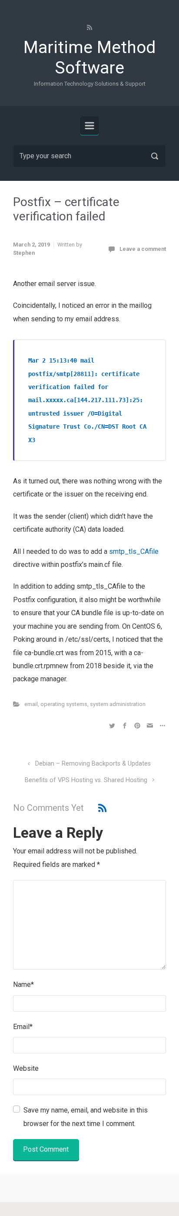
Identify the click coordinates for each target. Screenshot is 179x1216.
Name (23, 984)
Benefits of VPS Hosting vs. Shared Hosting (86, 780)
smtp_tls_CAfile (134, 551)
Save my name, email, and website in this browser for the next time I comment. (85, 1116)
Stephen (24, 253)
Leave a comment (142, 249)
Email (23, 1027)
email (31, 704)
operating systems (63, 704)
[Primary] (89, 126)
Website (26, 1068)
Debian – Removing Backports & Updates (93, 763)
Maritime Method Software (89, 57)
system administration (118, 704)
